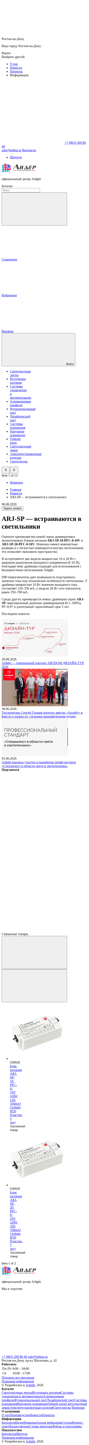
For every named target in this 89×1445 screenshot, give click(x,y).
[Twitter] (33, 834)
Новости (16, 67)
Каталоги (8, 1422)
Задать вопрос (12, 508)
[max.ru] (33, 1353)
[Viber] (33, 866)
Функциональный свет (30, 1400)
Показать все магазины (18, 1377)
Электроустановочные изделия (31, 1407)
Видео (19, 1422)
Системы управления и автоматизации (37, 1394)
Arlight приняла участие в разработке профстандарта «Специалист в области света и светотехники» (39, 764)
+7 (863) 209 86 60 (14, 1356)
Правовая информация (18, 1381)
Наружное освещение (17, 433)
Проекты (16, 71)
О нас (14, 64)
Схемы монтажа (40, 1426)
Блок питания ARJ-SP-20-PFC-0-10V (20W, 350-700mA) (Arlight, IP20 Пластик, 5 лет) (16, 1221)
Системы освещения (17, 425)
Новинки (16, 482)
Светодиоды (19, 461)
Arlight (30, 1385)
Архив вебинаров (49, 1422)
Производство (20, 1415)
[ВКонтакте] (33, 802)
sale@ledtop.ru (38, 1356)
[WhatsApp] (33, 142)
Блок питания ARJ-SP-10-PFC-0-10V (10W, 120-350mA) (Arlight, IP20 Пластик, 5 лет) (16, 1094)
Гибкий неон (15, 440)
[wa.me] (33, 1321)
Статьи (67, 1422)
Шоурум (16, 157)
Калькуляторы (19, 1426)
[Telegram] (33, 930)
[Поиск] (34, 209)
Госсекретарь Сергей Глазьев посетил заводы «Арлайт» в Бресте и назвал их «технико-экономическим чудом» (42, 714)
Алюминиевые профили (20, 403)
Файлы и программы (67, 1426)
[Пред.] (34, 952)
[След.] (34, 985)
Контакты (29, 150)
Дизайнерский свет (60, 1400)
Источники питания (18, 380)
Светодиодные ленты (17, 1392)
